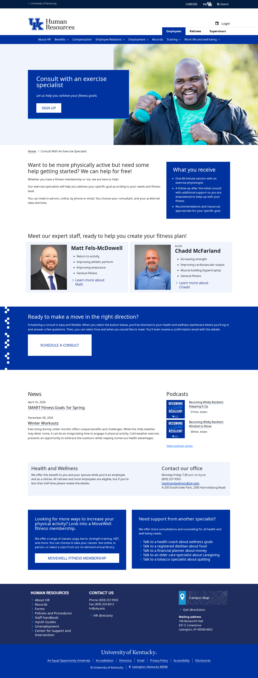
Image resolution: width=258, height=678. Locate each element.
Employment (136, 39)
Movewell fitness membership (77, 558)
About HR (44, 39)
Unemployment (47, 626)
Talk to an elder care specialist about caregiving (181, 555)
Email (140, 660)
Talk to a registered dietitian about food (175, 546)
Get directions (194, 610)
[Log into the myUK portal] (208, 4)
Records (157, 39)
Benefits (60, 39)
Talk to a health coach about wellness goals (178, 542)
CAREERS (191, 4)
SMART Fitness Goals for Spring (56, 407)
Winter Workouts (43, 423)
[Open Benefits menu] (68, 39)
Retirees (195, 31)
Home (32, 151)
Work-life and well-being (200, 39)
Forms (40, 609)
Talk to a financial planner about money (175, 550)
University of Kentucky (44, 3)
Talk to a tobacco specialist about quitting (176, 559)
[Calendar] (217, 23)
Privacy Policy (159, 660)
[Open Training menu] (180, 39)
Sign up (49, 108)
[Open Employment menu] (148, 39)
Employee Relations (109, 39)
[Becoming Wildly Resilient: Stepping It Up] (175, 409)
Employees (173, 31)
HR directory (103, 615)
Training (172, 39)
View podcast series (179, 446)
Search (224, 4)
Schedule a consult (59, 345)
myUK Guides (45, 622)
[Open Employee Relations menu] (124, 39)
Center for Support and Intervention (53, 633)
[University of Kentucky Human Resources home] (51, 24)
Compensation (82, 39)
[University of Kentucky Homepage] (129, 653)
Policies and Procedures (53, 613)
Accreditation (105, 660)
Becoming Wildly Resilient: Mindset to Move (206, 424)
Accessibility (182, 660)
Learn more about (89, 282)
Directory (125, 660)
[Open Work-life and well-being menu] (219, 39)
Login (225, 23)
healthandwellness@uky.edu (180, 483)
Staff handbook (46, 617)
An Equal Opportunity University (68, 660)
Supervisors (218, 31)
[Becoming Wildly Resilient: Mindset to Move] (175, 429)
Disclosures (203, 660)
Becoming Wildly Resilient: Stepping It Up (206, 404)
